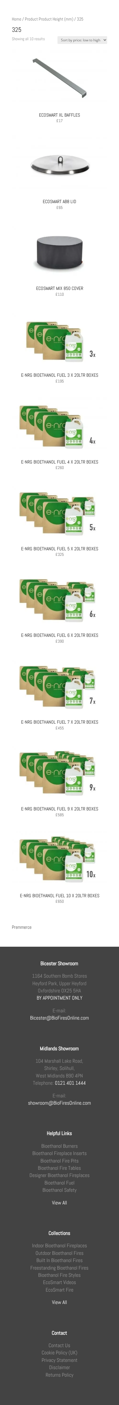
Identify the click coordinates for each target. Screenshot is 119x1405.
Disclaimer (59, 1367)
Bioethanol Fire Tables (59, 1168)
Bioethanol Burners (59, 1146)
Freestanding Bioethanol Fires (59, 1267)
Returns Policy (59, 1374)
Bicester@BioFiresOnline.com (59, 1017)
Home (16, 19)
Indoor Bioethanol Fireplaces (59, 1245)
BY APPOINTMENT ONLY (59, 997)
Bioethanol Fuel (59, 1182)
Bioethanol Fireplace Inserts (59, 1153)
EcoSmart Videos (59, 1282)
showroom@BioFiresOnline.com (59, 1102)
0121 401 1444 (70, 1083)
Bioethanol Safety (59, 1190)
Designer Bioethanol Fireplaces (59, 1175)
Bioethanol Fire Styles (59, 1275)
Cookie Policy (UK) (59, 1352)
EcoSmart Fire (59, 1289)
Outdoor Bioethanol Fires (59, 1253)
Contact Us (59, 1345)
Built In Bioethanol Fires (59, 1260)
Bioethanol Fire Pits (59, 1160)
